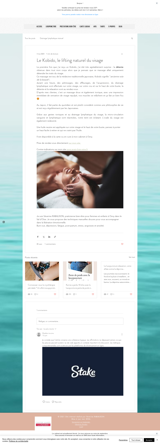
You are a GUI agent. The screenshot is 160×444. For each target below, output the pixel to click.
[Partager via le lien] (55, 237)
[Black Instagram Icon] (3, 222)
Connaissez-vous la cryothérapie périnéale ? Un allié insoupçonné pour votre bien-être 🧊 (41, 286)
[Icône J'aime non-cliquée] (43, 401)
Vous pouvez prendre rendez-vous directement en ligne (80, 14)
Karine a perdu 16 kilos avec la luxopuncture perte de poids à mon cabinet (78, 286)
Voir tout (132, 257)
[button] (132, 38)
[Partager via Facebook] (38, 237)
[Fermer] (157, 440)
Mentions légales (81, 424)
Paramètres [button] (123, 440)
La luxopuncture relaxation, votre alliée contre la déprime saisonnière (117, 267)
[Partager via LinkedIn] (49, 237)
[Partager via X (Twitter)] (43, 237)
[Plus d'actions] (122, 53)
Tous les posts (30, 38)
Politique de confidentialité (18, 441)
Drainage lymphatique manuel (51, 38)
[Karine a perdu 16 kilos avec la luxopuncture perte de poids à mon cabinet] (80, 271)
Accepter (149, 440)
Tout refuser (135, 440)
